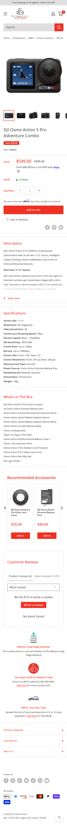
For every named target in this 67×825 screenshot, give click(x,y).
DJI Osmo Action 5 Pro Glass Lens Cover (20, 512)
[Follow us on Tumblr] (46, 780)
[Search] (58, 27)
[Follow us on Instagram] (12, 780)
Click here (21, 685)
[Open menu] (5, 13)
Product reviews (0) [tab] (20, 576)
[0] (60, 14)
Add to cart (33, 209)
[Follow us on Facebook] (6, 780)
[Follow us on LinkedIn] (40, 780)
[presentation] (5, 508)
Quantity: (9, 190)
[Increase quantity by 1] (39, 190)
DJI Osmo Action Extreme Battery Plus (46, 512)
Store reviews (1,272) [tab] (46, 576)
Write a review (33, 605)
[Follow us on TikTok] (33, 780)
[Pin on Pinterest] (54, 227)
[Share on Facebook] (47, 227)
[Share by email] (60, 227)
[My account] (53, 14)
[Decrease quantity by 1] (20, 190)
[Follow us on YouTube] (26, 780)
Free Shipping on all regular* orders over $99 (33, 2)
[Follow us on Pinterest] (19, 780)
